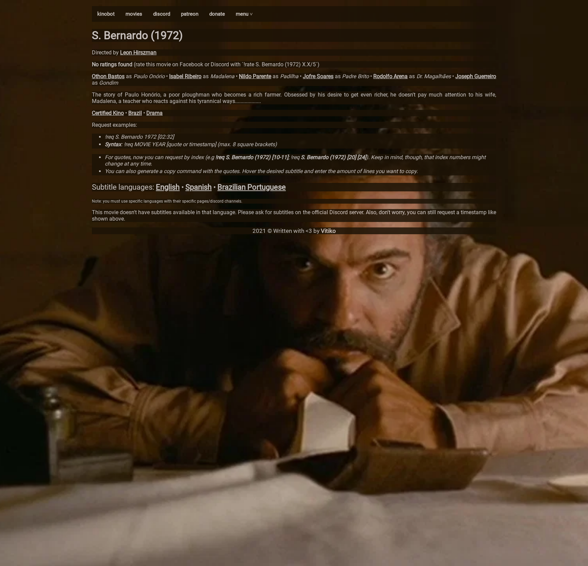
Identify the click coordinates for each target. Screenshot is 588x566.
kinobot (106, 14)
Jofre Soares (318, 76)
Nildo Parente (255, 76)
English (168, 187)
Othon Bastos (108, 76)
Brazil (135, 113)
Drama (154, 113)
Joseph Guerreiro (475, 76)
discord (161, 14)
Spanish (198, 187)
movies (134, 14)
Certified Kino (108, 113)
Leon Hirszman (138, 52)
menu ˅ (244, 14)
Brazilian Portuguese (251, 187)
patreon (189, 14)
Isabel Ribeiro (185, 76)
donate (217, 14)
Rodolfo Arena (390, 76)
